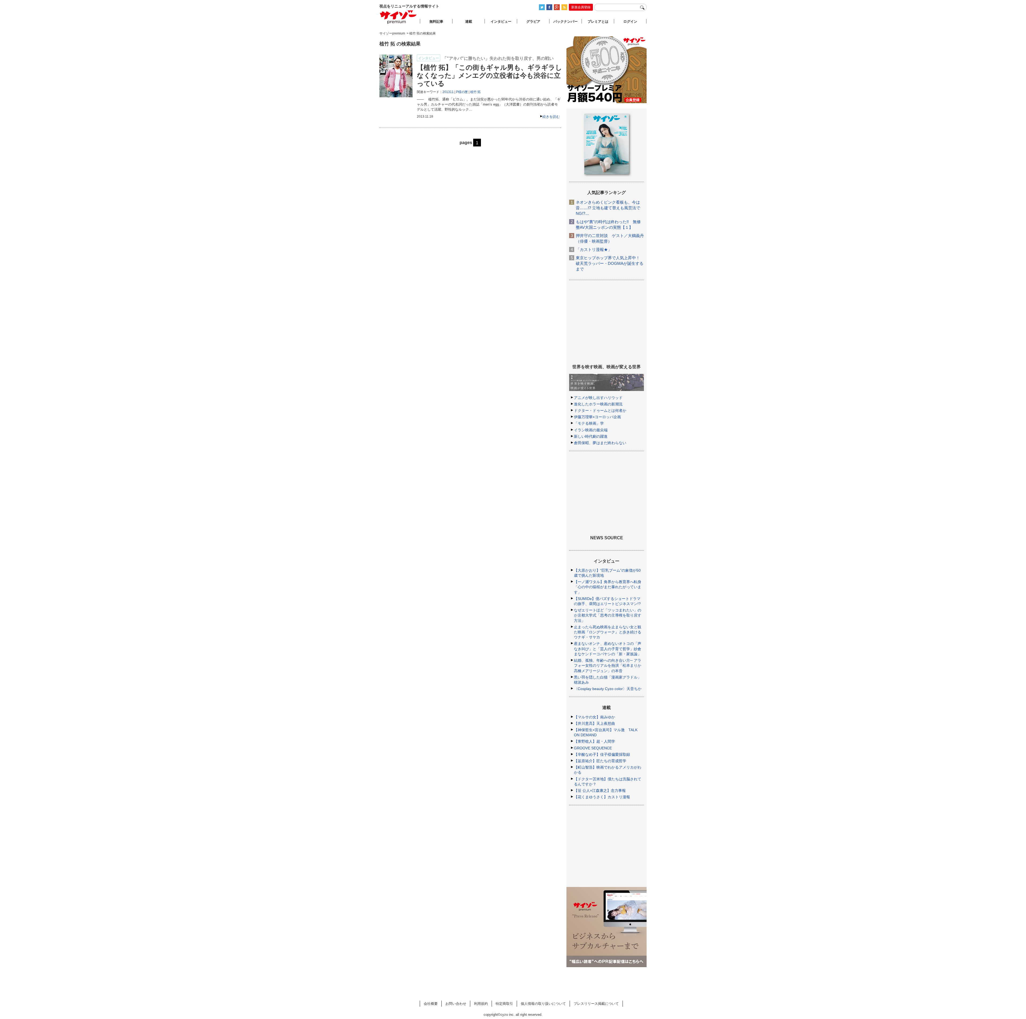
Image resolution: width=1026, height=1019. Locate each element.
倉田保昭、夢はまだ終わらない (600, 443)
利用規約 (481, 1004)
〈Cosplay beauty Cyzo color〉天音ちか (608, 689)
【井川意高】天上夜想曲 (594, 723)
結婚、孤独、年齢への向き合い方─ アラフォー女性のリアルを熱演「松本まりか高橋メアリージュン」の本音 (607, 665)
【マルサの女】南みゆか (594, 717)
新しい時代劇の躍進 (591, 436)
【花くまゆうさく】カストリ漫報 (602, 797)
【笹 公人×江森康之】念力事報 (600, 790)
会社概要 (431, 1004)
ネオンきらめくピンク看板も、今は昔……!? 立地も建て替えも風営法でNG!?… (608, 208)
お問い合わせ (455, 1004)
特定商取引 (504, 1004)
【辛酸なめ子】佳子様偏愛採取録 (602, 754)
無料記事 (436, 22)
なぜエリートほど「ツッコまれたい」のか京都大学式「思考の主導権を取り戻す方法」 (607, 615)
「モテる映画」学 (589, 423)
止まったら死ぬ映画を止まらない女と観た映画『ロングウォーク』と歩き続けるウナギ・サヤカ (607, 632)
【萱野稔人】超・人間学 (594, 741)
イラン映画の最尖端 (591, 430)
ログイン (630, 22)
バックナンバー (565, 22)
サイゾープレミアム (398, 17)
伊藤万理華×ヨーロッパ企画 (597, 417)
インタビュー (501, 22)
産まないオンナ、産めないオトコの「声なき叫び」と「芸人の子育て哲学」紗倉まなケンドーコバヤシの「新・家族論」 (607, 648)
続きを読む (551, 117)
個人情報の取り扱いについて (543, 1004)
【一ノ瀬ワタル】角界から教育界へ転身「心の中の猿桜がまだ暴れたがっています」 (607, 587)
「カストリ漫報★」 (594, 249)
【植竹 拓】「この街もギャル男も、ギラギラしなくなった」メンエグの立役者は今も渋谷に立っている (489, 75)
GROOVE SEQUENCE (593, 748)
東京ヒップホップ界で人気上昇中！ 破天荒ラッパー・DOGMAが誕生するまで (609, 263)
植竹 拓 (475, 92)
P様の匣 (462, 92)
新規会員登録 (580, 7)
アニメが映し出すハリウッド (598, 398)
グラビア (533, 22)
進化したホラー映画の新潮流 (598, 404)
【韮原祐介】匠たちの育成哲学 (600, 761)
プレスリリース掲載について (596, 1004)
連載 (468, 22)
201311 (448, 92)
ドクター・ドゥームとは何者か (600, 410)
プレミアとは (598, 22)
